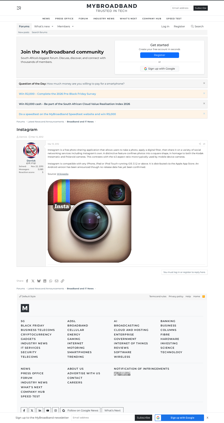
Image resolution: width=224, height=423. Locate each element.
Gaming (73, 339)
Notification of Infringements (141, 368)
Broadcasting (126, 325)
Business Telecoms (38, 330)
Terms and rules (157, 296)
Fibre (165, 334)
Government (125, 339)
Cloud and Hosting (131, 330)
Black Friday (32, 325)
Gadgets (28, 339)
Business (168, 325)
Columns (168, 330)
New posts (23, 32)
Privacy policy (176, 296)
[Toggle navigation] (18, 7)
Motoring (76, 347)
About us (75, 368)
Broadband (77, 325)
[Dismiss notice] (203, 83)
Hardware (170, 339)
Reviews (121, 347)
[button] (52, 26)
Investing (169, 343)
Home (196, 296)
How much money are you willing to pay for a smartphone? (85, 83)
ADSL (71, 321)
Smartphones (79, 352)
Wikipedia (62, 173)
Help (188, 296)
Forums (24, 26)
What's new (42, 26)
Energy (74, 334)
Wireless (122, 356)
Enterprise (124, 334)
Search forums (39, 32)
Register (159, 55)
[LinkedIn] (40, 410)
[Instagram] (55, 410)
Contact (74, 377)
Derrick (23, 136)
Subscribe (200, 8)
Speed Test (174, 18)
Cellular (75, 330)
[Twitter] (32, 410)
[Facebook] (24, 410)
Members (63, 26)
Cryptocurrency (36, 334)
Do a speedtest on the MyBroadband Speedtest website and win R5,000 (67, 114)
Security (29, 352)
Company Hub (151, 18)
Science (167, 347)
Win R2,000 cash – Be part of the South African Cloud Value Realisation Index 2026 (74, 104)
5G (23, 321)
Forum (83, 18)
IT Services (31, 347)
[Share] (200, 144)
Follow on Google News (83, 410)
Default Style (28, 296)
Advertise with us (83, 373)
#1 (204, 144)
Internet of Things (131, 343)
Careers (74, 382)
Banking (168, 321)
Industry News (104, 18)
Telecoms (29, 356)
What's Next (128, 18)
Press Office (64, 18)
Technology (172, 352)
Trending (75, 356)
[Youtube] (47, 410)
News (46, 18)
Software (123, 352)
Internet (75, 343)
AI (115, 321)
